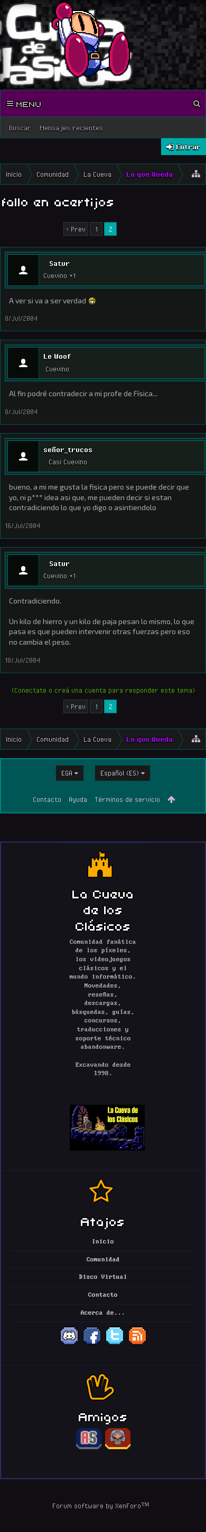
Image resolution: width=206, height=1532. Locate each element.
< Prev (76, 229)
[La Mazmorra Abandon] (117, 1447)
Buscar (20, 127)
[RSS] (137, 1343)
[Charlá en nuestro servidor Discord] (69, 1343)
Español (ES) (119, 773)
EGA (66, 773)
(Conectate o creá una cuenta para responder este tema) (103, 690)
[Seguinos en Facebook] (91, 1343)
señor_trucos (67, 449)
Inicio (103, 1242)
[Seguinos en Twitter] (114, 1343)
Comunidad (103, 1259)
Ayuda (78, 799)
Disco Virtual (103, 1277)
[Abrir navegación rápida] (195, 174)
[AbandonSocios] (88, 1447)
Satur (59, 263)
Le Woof (57, 356)
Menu (27, 103)
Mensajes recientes (71, 127)
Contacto (47, 799)
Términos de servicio (127, 799)
